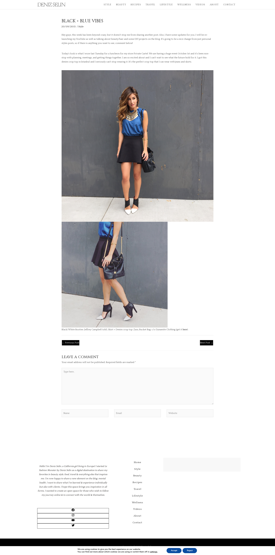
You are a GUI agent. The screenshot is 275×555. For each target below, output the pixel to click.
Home (137, 462)
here (185, 329)
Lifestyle (166, 4)
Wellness (184, 4)
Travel (150, 4)
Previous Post (70, 342)
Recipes (136, 4)
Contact (229, 4)
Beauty (121, 4)
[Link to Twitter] (73, 526)
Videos (200, 4)
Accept (174, 550)
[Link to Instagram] (73, 516)
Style (107, 4)
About (214, 4)
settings (153, 552)
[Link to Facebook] (73, 511)
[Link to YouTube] (73, 521)
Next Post (206, 342)
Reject (190, 550)
